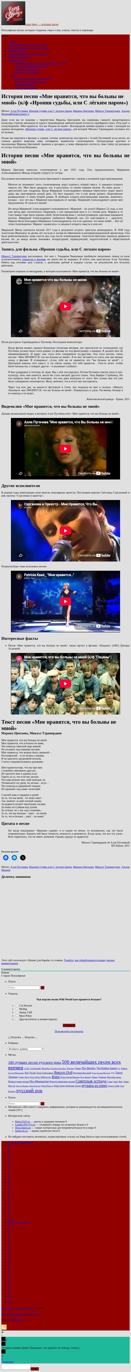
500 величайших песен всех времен (29, 47)
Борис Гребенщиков (45, 1073)
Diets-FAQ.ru (22, 1121)
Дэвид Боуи (24, 1077)
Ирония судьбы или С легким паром (50, 111)
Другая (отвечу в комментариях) (38, 1019)
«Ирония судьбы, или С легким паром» (48, 129)
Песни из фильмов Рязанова (31, 66)
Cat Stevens (25, 1005)
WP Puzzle (17, 1320)
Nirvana (70, 1068)
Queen (78, 1068)
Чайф (115, 1082)
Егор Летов (35, 1077)
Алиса (124, 1068)
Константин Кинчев (70, 1077)
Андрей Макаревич (16, 1073)
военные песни (73, 1085)
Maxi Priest (25, 1015)
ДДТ (113, 1073)
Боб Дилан (30, 1072)
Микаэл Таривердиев (107, 111)
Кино (56, 1077)
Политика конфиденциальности (33, 78)
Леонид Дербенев (98, 1077)
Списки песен (16, 60)
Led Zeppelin (35, 1068)
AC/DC (27, 1069)
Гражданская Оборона (101, 1073)
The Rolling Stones (106, 1068)
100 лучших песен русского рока (27, 44)
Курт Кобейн (85, 1077)
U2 (119, 1068)
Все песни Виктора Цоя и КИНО (27, 54)
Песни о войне (16, 51)
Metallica (46, 1068)
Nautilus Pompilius (58, 1068)
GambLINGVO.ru (25, 1124)
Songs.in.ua (21, 1130)
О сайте (12, 75)
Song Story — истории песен (42, 24)
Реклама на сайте (25, 84)
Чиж (120, 1081)
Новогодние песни (19, 57)
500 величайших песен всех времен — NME (41, 63)
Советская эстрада (91, 1081)
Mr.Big (23, 1009)
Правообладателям (26, 87)
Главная (12, 41)
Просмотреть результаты (69, 1031)
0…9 (11, 1219)
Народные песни (114, 1077)
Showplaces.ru (23, 1127)
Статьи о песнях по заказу (30, 81)
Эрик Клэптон (35, 1086)
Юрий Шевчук (47, 1086)
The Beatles (89, 1068)
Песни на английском (20, 1142)
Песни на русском (18, 1222)
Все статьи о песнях (26, 72)
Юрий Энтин (59, 1086)
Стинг (110, 1081)
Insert (35, 1369)
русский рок (29, 1090)
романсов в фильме (34, 259)
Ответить (8, 1361)
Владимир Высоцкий (82, 1073)
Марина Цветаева (83, 111)
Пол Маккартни (39, 1081)
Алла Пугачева (19, 111)
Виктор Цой (63, 1072)
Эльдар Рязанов (22, 1086)
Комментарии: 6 (19, 114)
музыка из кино (94, 1085)
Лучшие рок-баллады (27, 69)
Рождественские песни (62, 1081)
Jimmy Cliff (25, 1012)
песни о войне (114, 1086)
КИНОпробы (46, 1077)
